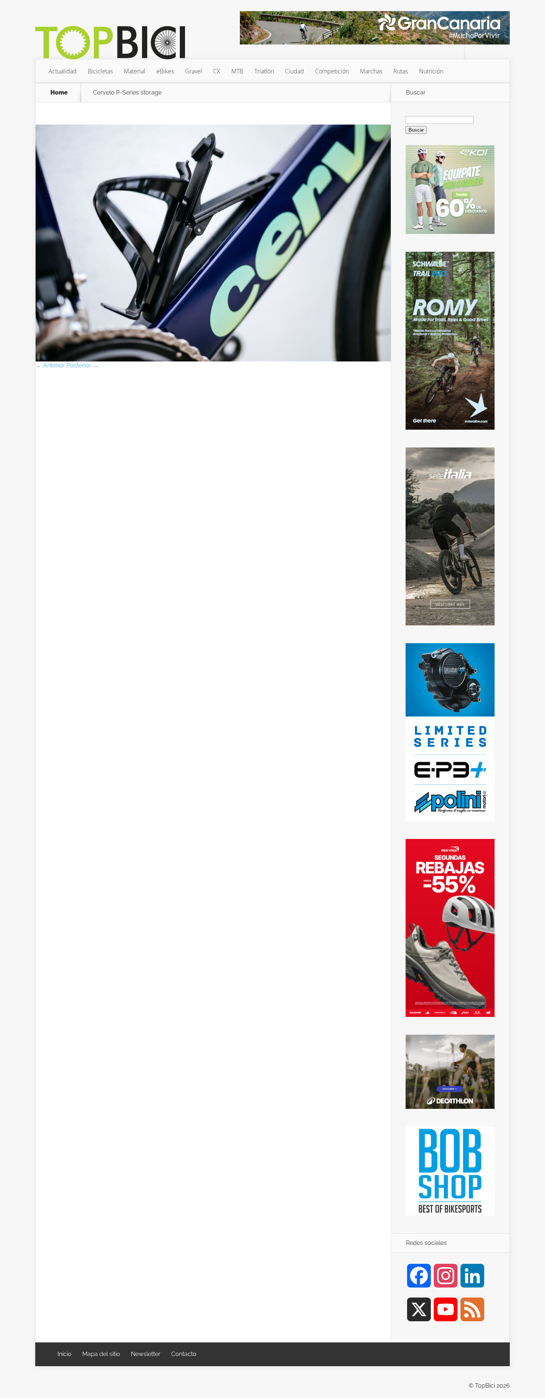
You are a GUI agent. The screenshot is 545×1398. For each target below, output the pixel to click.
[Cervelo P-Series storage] (213, 359)
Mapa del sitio (101, 1354)
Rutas (400, 71)
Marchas (371, 71)
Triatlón (264, 71)
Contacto (183, 1354)
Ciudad (294, 71)
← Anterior (50, 365)
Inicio (64, 1354)
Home (59, 93)
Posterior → (82, 365)
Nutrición (431, 71)
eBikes (165, 71)
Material (134, 71)
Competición (332, 71)
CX (216, 71)
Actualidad (63, 71)
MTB (237, 71)
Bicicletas (100, 71)
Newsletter (146, 1354)
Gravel (193, 71)
